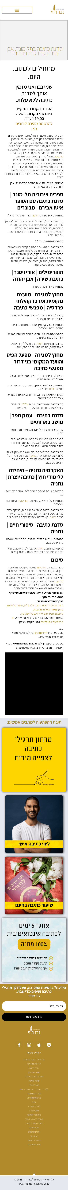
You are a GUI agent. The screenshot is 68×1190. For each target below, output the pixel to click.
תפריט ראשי (34, 1053)
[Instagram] (29, 1045)
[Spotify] (49, 1045)
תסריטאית (23, 501)
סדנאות (41, 567)
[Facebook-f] (19, 1045)
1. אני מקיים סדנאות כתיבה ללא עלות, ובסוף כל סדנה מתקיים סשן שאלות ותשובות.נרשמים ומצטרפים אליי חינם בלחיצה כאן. (35, 609)
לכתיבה (59, 581)
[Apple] (39, 1045)
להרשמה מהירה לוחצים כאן (34, 126)
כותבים (59, 156)
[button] (17, 10)
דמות (39, 344)
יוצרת (52, 389)
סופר (35, 215)
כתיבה (32, 456)
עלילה (24, 404)
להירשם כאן (41, 633)
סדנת (39, 548)
